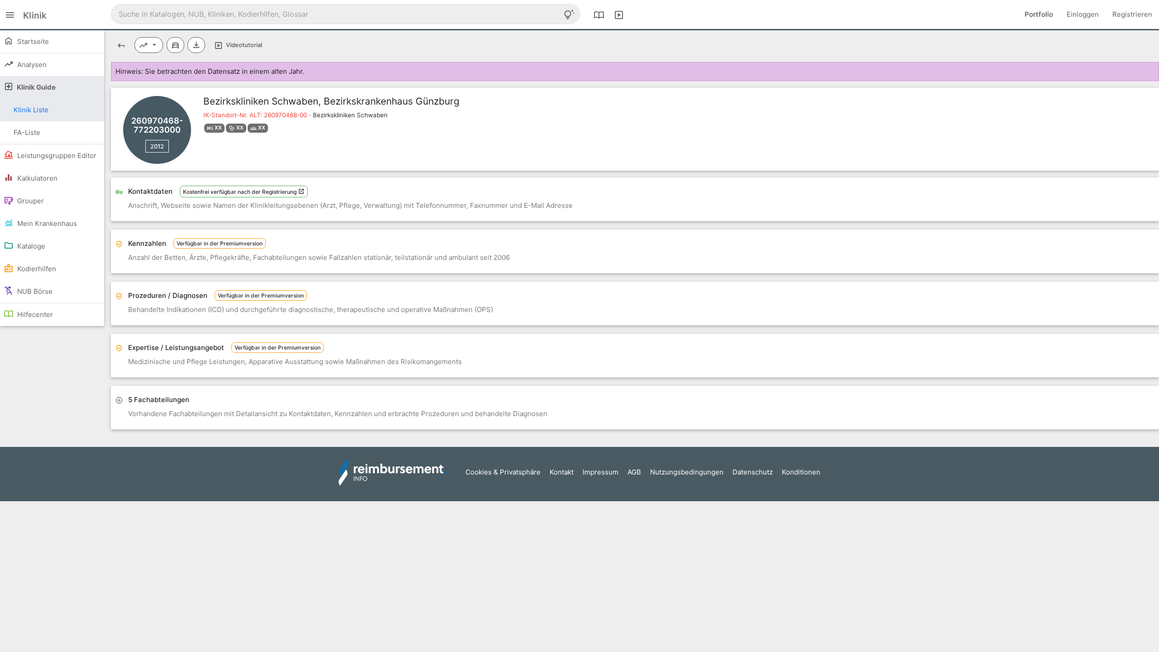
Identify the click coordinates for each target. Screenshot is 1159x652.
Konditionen (801, 472)
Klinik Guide (35, 87)
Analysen (31, 64)
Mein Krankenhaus (46, 223)
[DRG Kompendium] (599, 14)
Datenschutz (753, 472)
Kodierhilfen (35, 268)
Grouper (29, 201)
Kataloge (30, 246)
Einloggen (1083, 14)
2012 (157, 146)
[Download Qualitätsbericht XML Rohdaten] (196, 45)
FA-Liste (27, 132)
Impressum (600, 472)
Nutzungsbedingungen (686, 472)
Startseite (32, 41)
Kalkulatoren (36, 178)
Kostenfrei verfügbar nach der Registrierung (240, 191)
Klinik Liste (31, 109)
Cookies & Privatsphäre (503, 472)
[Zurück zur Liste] (121, 45)
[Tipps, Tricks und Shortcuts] (569, 14)
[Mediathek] (618, 14)
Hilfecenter (34, 314)
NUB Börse (34, 291)
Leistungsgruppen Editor (55, 155)
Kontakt (562, 472)
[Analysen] (148, 45)
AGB (634, 472)
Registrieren (1132, 14)
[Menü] (10, 14)
